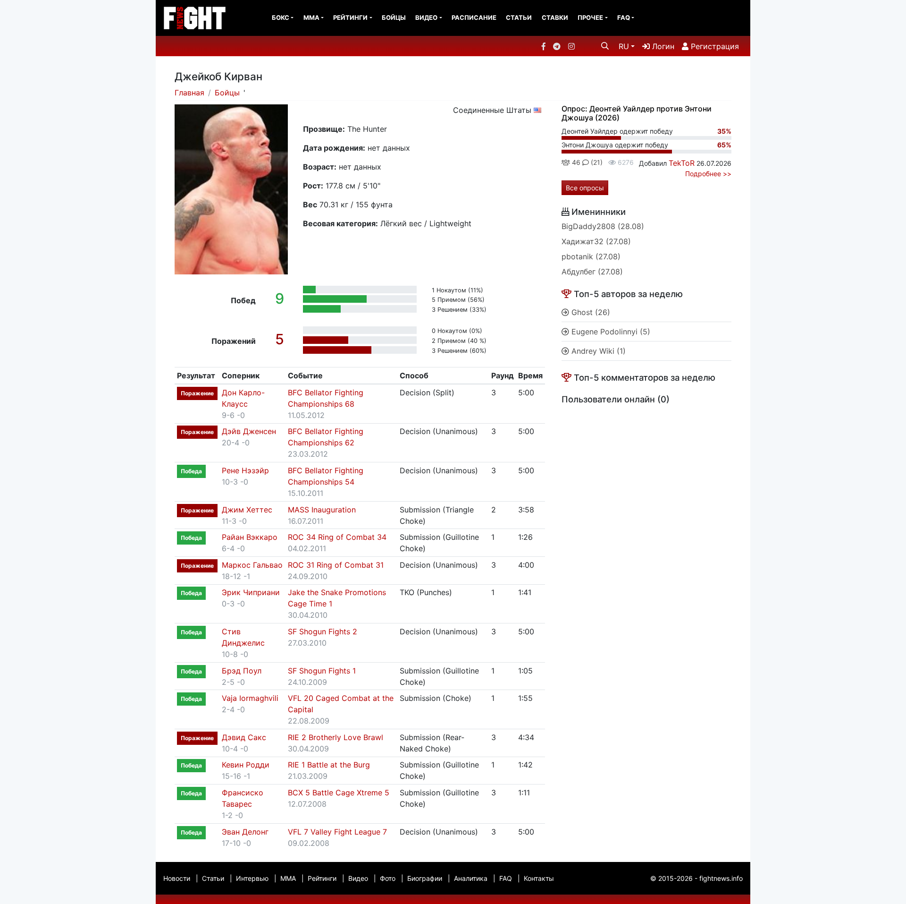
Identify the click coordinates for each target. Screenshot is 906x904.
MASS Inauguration (322, 509)
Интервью (252, 878)
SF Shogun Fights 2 (322, 631)
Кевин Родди (245, 764)
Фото (387, 878)
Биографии (424, 878)
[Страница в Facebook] (543, 46)
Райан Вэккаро (249, 537)
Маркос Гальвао (252, 565)
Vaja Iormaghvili (250, 698)
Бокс (280, 17)
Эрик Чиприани (251, 592)
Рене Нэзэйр (245, 470)
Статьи (519, 17)
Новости (176, 878)
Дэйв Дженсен (249, 431)
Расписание (474, 17)
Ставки (555, 17)
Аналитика (470, 878)
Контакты (539, 878)
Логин (662, 46)
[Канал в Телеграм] (556, 46)
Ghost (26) (589, 312)
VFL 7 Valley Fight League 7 (337, 831)
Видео (426, 17)
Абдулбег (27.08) (592, 271)
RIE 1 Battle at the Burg (329, 764)
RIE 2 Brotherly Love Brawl (335, 737)
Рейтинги (350, 17)
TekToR (682, 163)
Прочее (590, 17)
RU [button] (624, 46)
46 (575, 162)
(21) (596, 162)
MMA (311, 17)
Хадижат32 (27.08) (596, 241)
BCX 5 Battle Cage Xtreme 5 (338, 792)
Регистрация (713, 46)
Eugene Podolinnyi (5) (609, 331)
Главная (189, 92)
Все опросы (585, 188)
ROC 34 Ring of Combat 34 (337, 537)
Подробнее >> (708, 174)
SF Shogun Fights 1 (322, 670)
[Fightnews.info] (194, 18)
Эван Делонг (245, 831)
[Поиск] (605, 46)
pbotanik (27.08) (591, 256)
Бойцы (394, 17)
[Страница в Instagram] (571, 46)
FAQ (623, 17)
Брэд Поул (241, 670)
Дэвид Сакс (244, 737)
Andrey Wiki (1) (597, 351)
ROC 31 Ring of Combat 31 (336, 565)
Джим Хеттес (247, 509)
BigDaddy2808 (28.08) (603, 226)
